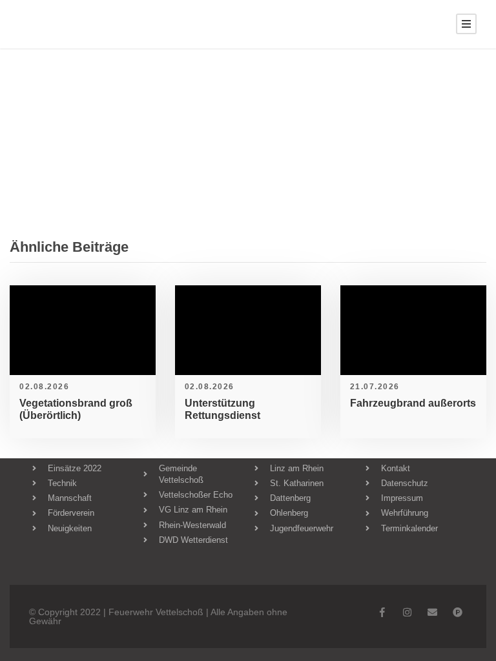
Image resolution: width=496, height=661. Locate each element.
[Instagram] (407, 612)
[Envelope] (432, 612)
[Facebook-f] (382, 612)
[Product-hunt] (457, 612)
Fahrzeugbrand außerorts (413, 403)
